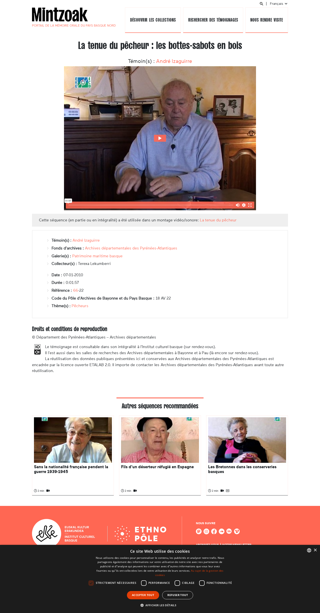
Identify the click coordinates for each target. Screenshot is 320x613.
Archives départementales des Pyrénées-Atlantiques (131, 248)
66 (75, 290)
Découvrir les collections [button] (153, 20)
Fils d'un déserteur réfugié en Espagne (157, 467)
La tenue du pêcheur (218, 220)
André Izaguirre (174, 61)
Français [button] (277, 3)
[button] (160, 605)
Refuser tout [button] (177, 595)
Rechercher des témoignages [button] (213, 20)
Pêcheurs (80, 306)
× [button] (315, 550)
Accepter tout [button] (143, 595)
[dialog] (160, 579)
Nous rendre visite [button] (266, 20)
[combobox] (309, 550)
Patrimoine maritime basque (97, 256)
